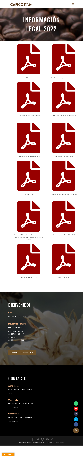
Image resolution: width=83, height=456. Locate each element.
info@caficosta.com (18, 316)
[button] (76, 430)
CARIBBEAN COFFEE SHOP (22, 352)
